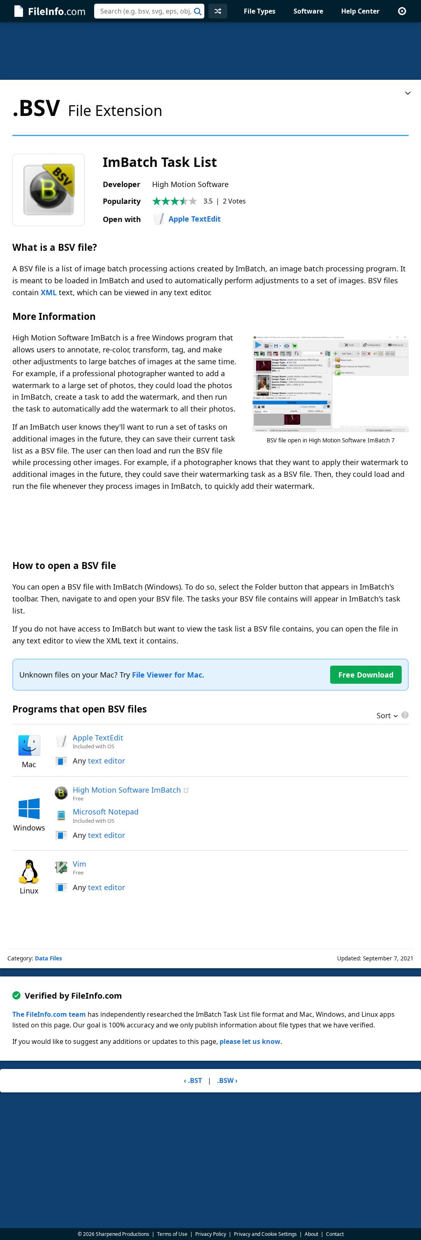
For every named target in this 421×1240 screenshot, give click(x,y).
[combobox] (149, 11)
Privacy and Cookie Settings (265, 1234)
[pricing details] (404, 715)
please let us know (250, 1041)
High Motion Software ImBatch (127, 790)
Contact (335, 1234)
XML (49, 292)
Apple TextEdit (195, 219)
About (311, 1234)
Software (308, 11)
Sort (384, 716)
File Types (259, 11)
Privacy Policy (210, 1234)
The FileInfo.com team (49, 1014)
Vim (79, 864)
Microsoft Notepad (106, 812)
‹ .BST (193, 1080)
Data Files (48, 958)
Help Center (360, 11)
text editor (106, 761)
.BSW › (227, 1080)
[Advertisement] (210, 51)
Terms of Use (172, 1234)
